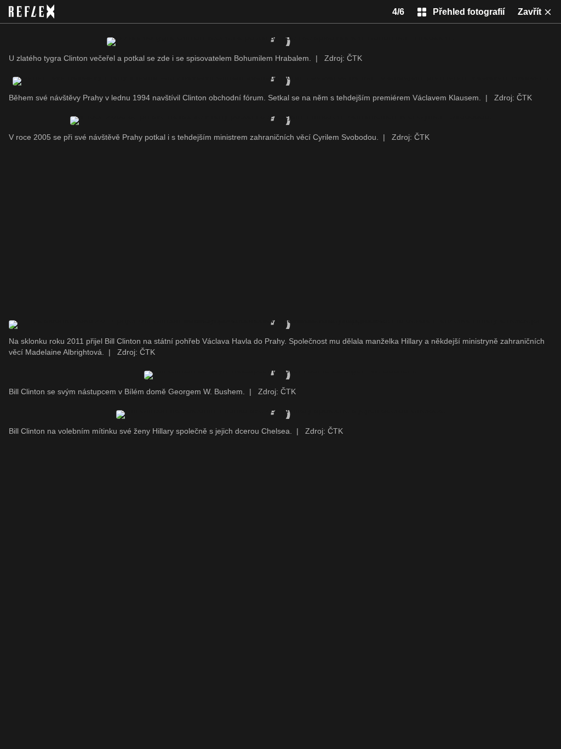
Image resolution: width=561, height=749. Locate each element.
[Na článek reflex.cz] (31, 11)
